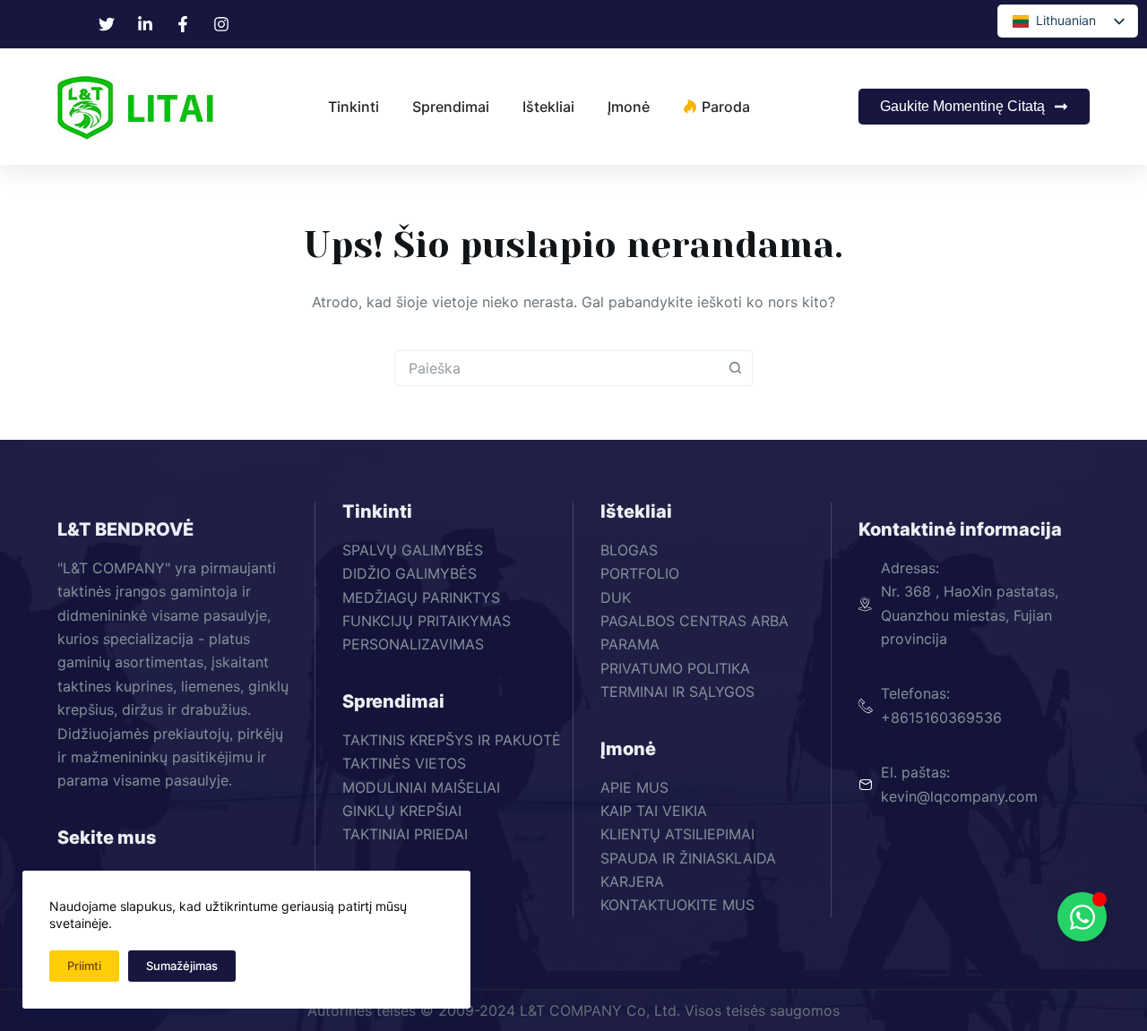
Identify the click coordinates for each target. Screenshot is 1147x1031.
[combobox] (556, 368)
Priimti (84, 965)
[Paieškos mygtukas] (735, 368)
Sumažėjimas (182, 965)
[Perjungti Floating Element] (1082, 916)
